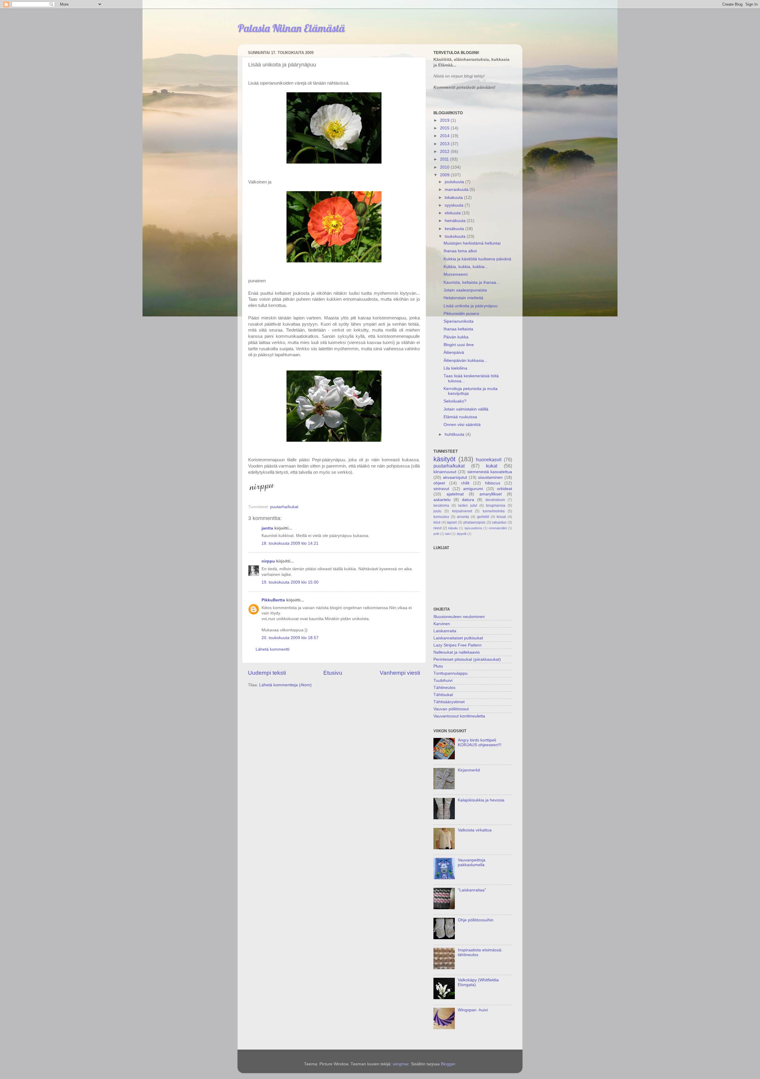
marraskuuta (457, 189)
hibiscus (492, 483)
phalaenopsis (474, 522)
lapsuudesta (473, 528)
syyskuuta (455, 205)
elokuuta (453, 213)
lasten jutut (467, 505)
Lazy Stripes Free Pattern (457, 645)
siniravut (441, 489)
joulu (437, 511)
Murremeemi (456, 274)
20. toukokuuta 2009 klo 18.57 (290, 638)
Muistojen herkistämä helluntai (472, 243)
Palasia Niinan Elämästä (291, 28)
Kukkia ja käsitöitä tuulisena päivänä (477, 259)
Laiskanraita (444, 631)
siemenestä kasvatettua (489, 472)
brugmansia (495, 505)
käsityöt (444, 459)
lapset (452, 522)
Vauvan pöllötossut (451, 709)
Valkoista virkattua (475, 830)
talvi (448, 533)
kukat (491, 465)
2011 (445, 159)
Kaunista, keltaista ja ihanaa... (472, 282)
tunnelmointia (494, 511)
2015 (445, 128)
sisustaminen (490, 477)
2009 (445, 175)
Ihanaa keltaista (458, 329)
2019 (445, 120)
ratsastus (499, 522)
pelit (436, 533)
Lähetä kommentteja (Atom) (285, 685)
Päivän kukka (456, 337)
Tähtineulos (444, 687)
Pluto (438, 666)
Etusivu (332, 673)
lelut (436, 522)
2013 (445, 144)
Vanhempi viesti (400, 673)
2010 (445, 167)
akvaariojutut (455, 477)
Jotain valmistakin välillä (466, 409)
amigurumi (473, 489)
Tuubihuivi (442, 680)
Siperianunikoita (459, 321)
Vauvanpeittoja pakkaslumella (471, 862)
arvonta (463, 517)
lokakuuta (454, 197)
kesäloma (441, 505)
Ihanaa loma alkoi (460, 251)
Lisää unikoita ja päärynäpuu (471, 306)
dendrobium (495, 500)
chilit (465, 483)
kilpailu (453, 528)
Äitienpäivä (454, 352)
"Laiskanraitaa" (472, 890)
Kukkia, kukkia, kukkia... (466, 266)
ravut (437, 528)
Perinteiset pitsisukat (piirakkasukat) (467, 659)
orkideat (504, 489)
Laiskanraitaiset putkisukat (458, 638)
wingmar (400, 1064)
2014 (445, 136)
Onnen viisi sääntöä (462, 424)
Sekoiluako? (455, 401)
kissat (501, 517)
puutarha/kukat (284, 507)
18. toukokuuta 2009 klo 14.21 (290, 543)
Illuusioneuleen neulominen (459, 616)
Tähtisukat (443, 695)
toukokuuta (456, 236)
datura (468, 499)
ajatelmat (455, 494)
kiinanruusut (444, 472)
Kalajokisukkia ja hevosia (481, 800)
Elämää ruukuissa (460, 417)
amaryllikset (490, 494)
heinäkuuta (456, 220)
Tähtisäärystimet (449, 702)
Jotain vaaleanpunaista (465, 290)
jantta (267, 528)
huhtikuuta (455, 434)
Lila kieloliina (455, 368)
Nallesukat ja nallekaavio (456, 652)
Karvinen (441, 624)
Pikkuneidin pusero (461, 313)
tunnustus (441, 517)
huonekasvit (488, 459)
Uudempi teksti (267, 673)
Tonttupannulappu (450, 673)
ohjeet (439, 483)
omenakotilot (498, 528)
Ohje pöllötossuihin (475, 920)
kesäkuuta (455, 228)
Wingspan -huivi (473, 1010)
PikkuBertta (273, 600)
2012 (445, 151)
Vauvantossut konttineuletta (459, 716)
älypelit (461, 533)
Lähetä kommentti (272, 649)
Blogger (448, 1064)
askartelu (442, 499)
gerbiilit (483, 517)
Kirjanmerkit (469, 770)
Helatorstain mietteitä (463, 298)
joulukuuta (455, 182)
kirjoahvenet (462, 511)
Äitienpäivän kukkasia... (465, 360)
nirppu (268, 561)
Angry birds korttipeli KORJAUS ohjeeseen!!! (479, 742)
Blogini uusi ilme (459, 345)
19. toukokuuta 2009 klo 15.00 (290, 582)
